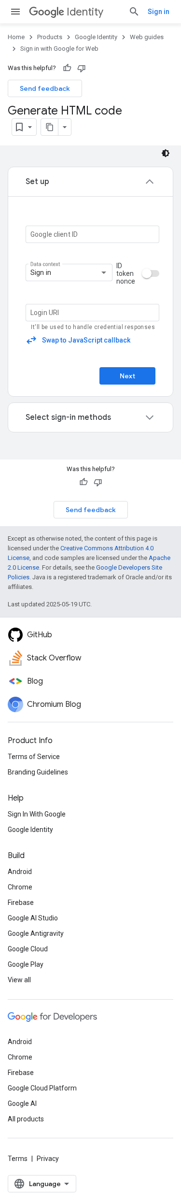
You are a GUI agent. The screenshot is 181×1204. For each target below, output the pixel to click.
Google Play (25, 964)
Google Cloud (28, 949)
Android (20, 871)
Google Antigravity (36, 933)
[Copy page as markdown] (49, 127)
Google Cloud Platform (42, 1088)
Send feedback (45, 88)
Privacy (48, 1158)
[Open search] (134, 11)
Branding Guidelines (38, 772)
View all (19, 980)
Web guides (147, 37)
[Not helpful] (81, 68)
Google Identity (96, 37)
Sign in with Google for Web (59, 48)
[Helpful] (67, 68)
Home (16, 37)
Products (49, 37)
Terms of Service (34, 756)
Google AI (22, 1103)
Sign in (158, 11)
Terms (18, 1158)
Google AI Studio (33, 918)
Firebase (21, 902)
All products (26, 1119)
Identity (85, 11)
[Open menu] (15, 11)
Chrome (20, 887)
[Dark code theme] (165, 153)
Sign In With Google (37, 814)
